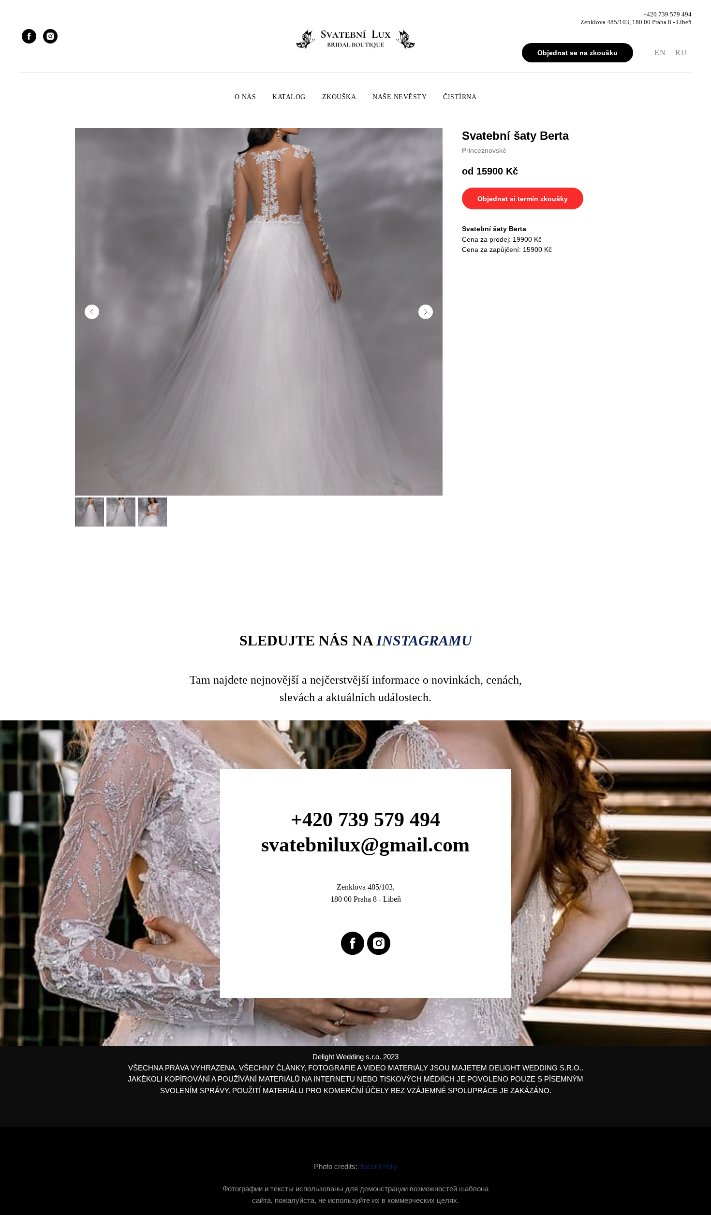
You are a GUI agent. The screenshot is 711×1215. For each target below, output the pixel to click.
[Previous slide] (92, 312)
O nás (245, 97)
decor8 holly (378, 1166)
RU (681, 52)
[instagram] (50, 36)
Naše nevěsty (399, 97)
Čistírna (459, 97)
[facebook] (29, 36)
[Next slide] (425, 312)
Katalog (289, 97)
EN (660, 52)
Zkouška (339, 97)
